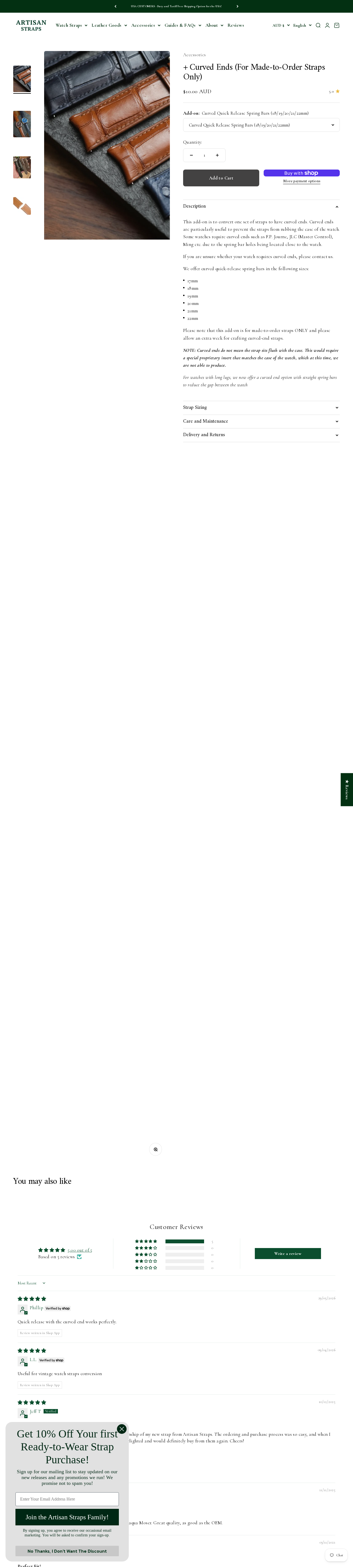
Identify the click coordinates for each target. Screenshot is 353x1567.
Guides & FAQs (180, 25)
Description (194, 206)
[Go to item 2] (22, 125)
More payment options (301, 181)
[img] (32, 1299)
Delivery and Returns (204, 435)
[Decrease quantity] (191, 155)
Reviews (236, 25)
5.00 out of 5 (80, 1250)
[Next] (238, 6)
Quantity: (192, 142)
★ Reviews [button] (346, 789)
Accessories (143, 25)
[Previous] (115, 6)
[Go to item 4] (22, 206)
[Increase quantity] (217, 155)
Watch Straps (69, 25)
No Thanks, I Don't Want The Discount (67, 1551)
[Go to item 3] (22, 168)
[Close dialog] (122, 1429)
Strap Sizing (195, 407)
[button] (146, 1241)
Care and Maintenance (205, 421)
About (211, 25)
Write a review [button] (287, 1253)
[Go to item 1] (22, 80)
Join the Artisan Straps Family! (67, 1517)
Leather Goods (107, 25)
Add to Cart (221, 178)
